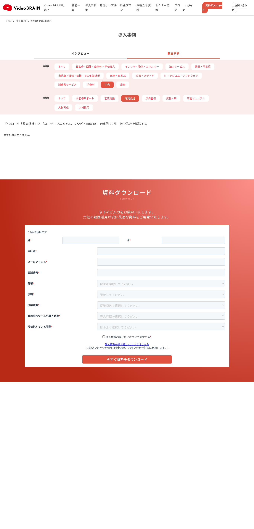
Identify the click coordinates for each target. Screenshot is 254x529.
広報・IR (171, 98)
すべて (62, 66)
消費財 (90, 84)
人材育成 (63, 107)
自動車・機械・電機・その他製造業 (79, 75)
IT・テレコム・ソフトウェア (181, 75)
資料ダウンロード (212, 8)
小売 (107, 84)
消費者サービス (67, 84)
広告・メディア (145, 75)
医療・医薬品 (118, 75)
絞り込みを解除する (133, 124)
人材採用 (84, 107)
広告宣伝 (151, 98)
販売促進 (130, 98)
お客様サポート (85, 98)
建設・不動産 (203, 66)
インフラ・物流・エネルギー (142, 66)
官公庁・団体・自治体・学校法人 (95, 66)
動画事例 (173, 53)
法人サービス (177, 66)
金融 (122, 84)
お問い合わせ (239, 8)
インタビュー (80, 53)
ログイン (187, 8)
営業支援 (109, 98)
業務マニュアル (196, 98)
